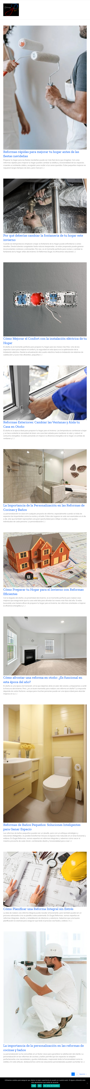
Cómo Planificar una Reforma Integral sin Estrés (38, 909)
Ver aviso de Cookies (51, 1086)
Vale (33, 1086)
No (40, 1086)
